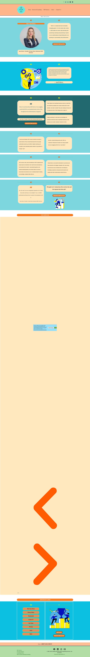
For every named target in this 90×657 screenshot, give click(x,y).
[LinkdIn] (68, 2)
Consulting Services (20, 653)
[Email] (72, 2)
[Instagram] (70, 2)
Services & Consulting (36, 9)
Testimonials (31, 616)
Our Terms (31, 623)
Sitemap (31, 626)
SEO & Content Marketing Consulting (23, 654)
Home (29, 9)
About (52, 9)
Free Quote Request (20, 651)
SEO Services (46, 9)
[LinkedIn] (58, 649)
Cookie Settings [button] (50, 327)
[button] (45, 509)
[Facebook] (65, 2)
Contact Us (58, 9)
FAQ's (31, 634)
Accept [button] (56, 327)
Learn (31, 630)
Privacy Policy (31, 612)
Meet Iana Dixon (30, 23)
